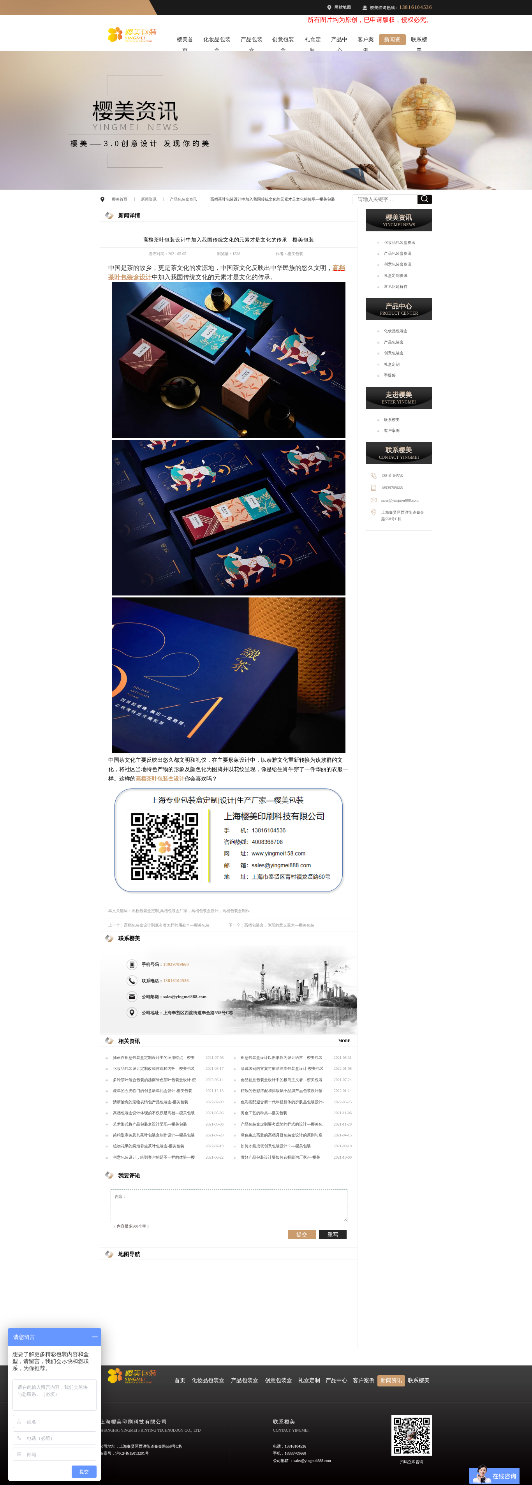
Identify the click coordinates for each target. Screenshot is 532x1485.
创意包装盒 (283, 41)
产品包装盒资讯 (183, 199)
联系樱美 (419, 41)
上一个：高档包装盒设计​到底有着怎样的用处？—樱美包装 (159, 925)
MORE (344, 1041)
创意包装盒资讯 (397, 264)
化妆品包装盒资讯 (399, 242)
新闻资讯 (392, 41)
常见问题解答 (395, 286)
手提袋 (390, 375)
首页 (179, 1380)
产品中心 (339, 41)
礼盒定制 (313, 41)
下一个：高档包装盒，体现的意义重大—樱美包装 (271, 925)
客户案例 (366, 41)
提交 (301, 1234)
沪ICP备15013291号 (132, 1453)
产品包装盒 (251, 41)
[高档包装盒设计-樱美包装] (228, 436)
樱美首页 (185, 41)
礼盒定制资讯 (395, 275)
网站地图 (343, 7)
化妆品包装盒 (217, 41)
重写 (333, 1234)
